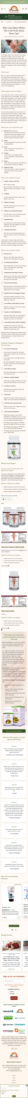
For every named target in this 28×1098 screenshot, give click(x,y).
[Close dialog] (27, 1086)
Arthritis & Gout (17, 884)
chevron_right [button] (25, 17)
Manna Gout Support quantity (9, 495)
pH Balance (8, 22)
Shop (14, 1078)
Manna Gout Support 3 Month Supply (12, 547)
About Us (14, 1082)
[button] (5, 910)
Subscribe (14, 998)
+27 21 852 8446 (15, 1069)
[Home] (14, 8)
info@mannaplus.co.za (16, 1070)
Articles (14, 1080)
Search (14, 1075)
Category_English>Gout (14, 925)
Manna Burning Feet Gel (12, 430)
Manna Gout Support (9, 415)
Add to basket (4, 565)
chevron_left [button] (2, 17)
